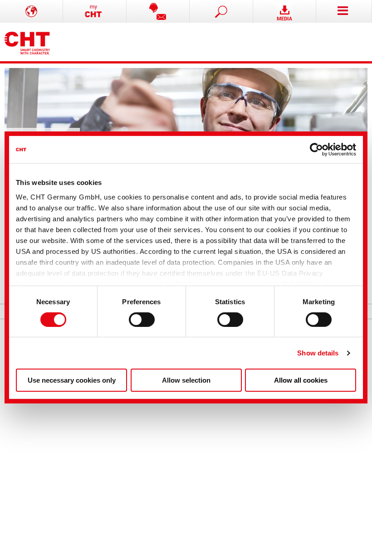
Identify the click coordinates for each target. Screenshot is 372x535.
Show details (317, 353)
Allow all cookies (301, 380)
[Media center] (284, 11)
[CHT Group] (27, 42)
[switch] (142, 319)
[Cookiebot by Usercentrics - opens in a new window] (316, 149)
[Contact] (158, 11)
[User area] (94, 11)
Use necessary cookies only (72, 380)
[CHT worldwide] (31, 11)
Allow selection (186, 380)
